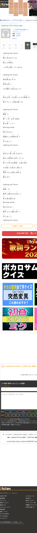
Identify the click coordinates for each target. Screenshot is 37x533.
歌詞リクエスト (30, 500)
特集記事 (2, 509)
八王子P (18, 33)
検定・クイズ (3, 511)
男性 (10, 411)
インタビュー (3, 518)
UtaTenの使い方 (30, 507)
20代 (16, 415)
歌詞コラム (3, 505)
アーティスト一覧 (30, 502)
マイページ (3, 500)
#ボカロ (14, 38)
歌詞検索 (2, 498)
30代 (23, 415)
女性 (23, 411)
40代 (31, 415)
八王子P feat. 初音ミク (21, 29)
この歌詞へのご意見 (17, 226)
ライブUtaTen (4, 516)
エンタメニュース (5, 507)
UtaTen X (28, 498)
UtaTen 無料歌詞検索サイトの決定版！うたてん (11, 522)
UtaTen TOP (3, 496)
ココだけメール (30, 496)
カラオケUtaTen (4, 513)
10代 (8, 415)
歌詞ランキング (4, 502)
